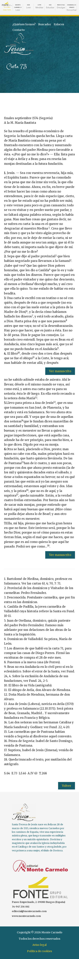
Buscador (44, 24)
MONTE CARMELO (17, 7)
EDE (28, 6)
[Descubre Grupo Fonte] (7, 4)
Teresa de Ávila (13, 35)
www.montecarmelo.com (26, 916)
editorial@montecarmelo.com (29, 911)
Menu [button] (70, 37)
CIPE (39, 6)
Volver (66, 786)
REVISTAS (61, 6)
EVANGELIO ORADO (72, 7)
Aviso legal (39, 945)
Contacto (18, 30)
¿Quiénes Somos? (23, 24)
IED (50, 6)
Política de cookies (39, 951)
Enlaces (59, 24)
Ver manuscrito (60, 371)
